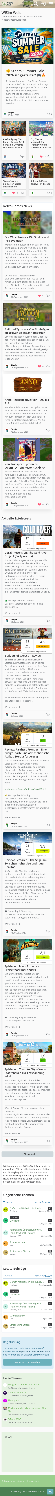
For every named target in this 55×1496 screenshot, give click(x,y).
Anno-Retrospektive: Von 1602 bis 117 (27, 401)
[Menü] (51, 4)
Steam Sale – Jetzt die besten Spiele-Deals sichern (12, 184)
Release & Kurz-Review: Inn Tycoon (41, 182)
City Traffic (15, 1294)
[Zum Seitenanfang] (50, 1491)
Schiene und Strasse (20, 1324)
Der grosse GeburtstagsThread (24, 1384)
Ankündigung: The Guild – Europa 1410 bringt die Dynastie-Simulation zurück (13, 143)
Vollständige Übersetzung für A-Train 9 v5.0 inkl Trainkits (26, 1305)
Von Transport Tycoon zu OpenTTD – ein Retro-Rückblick (25, 465)
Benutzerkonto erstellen (27, 1362)
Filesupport (14, 1400)
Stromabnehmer (18, 1315)
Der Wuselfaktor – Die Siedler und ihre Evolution (27, 238)
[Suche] (36, 4)
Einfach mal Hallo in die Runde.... (27, 1281)
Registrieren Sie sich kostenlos (34, 1351)
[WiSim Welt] (7, 4)
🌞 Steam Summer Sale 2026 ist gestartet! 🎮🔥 (25, 73)
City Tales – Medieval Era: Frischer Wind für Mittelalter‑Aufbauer (41, 145)
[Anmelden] (43, 4)
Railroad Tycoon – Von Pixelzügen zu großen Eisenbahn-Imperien (27, 330)
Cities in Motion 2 (17, 1392)
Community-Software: (27, 1491)
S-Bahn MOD (14, 1419)
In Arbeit (14, 1291)
